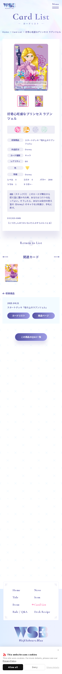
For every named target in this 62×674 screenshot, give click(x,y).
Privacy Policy (9, 661)
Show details (52, 667)
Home (5, 32)
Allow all (13, 667)
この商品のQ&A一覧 (31, 336)
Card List (17, 32)
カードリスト (18, 315)
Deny (35, 667)
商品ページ (43, 315)
